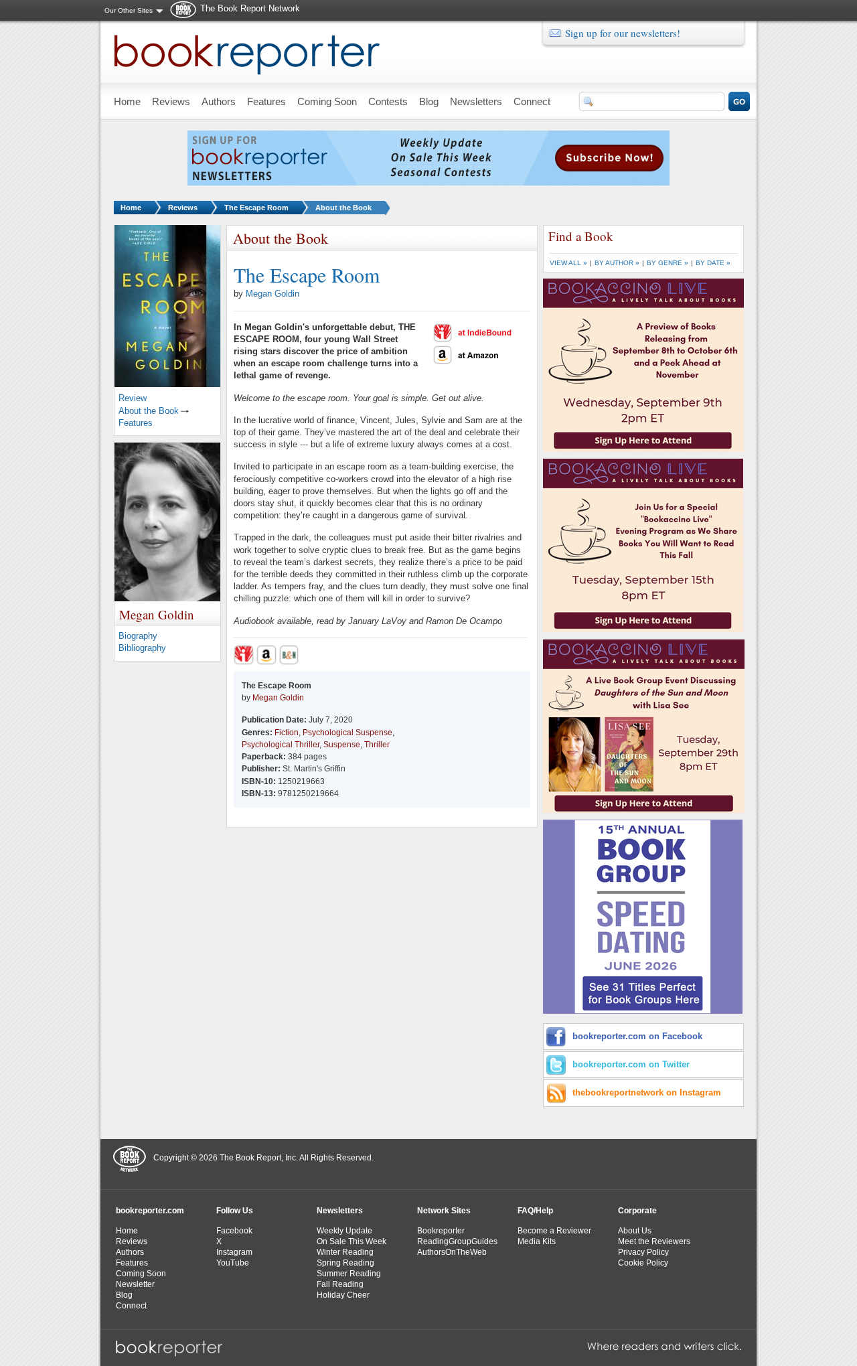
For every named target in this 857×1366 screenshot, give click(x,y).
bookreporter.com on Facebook (637, 1036)
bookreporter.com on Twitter (631, 1064)
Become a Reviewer (554, 1231)
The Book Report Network (250, 8)
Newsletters (340, 1211)
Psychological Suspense (347, 732)
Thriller (377, 744)
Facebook (234, 1231)
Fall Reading (340, 1284)
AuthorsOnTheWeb (452, 1252)
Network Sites (444, 1211)
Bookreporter (441, 1231)
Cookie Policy (643, 1263)
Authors (130, 1252)
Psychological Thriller (280, 744)
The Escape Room (256, 208)
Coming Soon (141, 1274)
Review (133, 398)
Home (131, 208)
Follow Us (234, 1211)
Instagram (234, 1252)
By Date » (713, 263)
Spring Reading (345, 1263)
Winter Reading (345, 1252)
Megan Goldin (272, 294)
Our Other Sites (128, 10)
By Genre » (667, 263)
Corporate (637, 1211)
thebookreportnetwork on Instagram (646, 1092)
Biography (138, 636)
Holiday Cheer (343, 1295)
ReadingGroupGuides (457, 1241)
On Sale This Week (351, 1241)
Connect (131, 1306)
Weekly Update (344, 1231)
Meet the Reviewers (654, 1241)
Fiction (287, 732)
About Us (634, 1231)
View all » (568, 263)
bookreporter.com (150, 1211)
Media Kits (537, 1241)
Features (136, 423)
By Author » (617, 263)
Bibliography (142, 648)
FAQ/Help (535, 1211)
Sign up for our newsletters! (622, 33)
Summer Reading (349, 1274)
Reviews (183, 208)
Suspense (341, 744)
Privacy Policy (643, 1252)
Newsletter (135, 1284)
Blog (124, 1295)
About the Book (343, 208)
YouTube (232, 1263)
